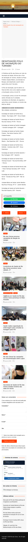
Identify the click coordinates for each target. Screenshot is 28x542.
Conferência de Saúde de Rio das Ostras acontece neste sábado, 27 (13, 268)
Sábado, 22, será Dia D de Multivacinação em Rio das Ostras (12, 526)
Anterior (7, 212)
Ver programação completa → (14, 478)
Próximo (21, 212)
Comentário (5, 405)
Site (3, 428)
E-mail (4, 421)
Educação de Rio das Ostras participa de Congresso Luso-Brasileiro (14, 501)
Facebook (15, 202)
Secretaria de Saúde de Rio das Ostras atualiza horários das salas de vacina (13, 386)
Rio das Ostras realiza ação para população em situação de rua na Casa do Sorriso (13, 514)
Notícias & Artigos (8, 293)
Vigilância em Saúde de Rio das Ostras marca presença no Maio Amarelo (14, 297)
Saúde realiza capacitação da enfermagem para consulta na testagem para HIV (13, 327)
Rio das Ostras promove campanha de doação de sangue (11, 238)
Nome (4, 415)
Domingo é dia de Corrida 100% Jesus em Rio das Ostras (13, 521)
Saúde (18, 69)
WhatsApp (15, 199)
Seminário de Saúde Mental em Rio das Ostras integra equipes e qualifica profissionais (13, 507)
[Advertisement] (14, 43)
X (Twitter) (15, 206)
